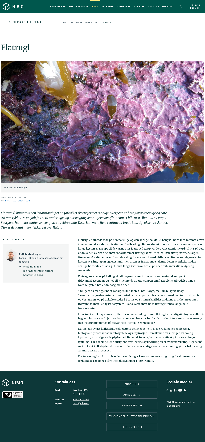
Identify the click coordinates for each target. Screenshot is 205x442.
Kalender (108, 6)
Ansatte (153, 6)
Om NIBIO (168, 6)
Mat (65, 22)
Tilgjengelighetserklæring (131, 416)
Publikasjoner (79, 6)
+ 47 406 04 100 (81, 399)
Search (180, 6)
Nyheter (139, 6)
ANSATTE (131, 384)
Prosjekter (58, 6)
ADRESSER (131, 394)
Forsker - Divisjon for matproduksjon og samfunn (41, 257)
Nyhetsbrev (131, 405)
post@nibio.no (81, 403)
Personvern (131, 427)
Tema (95, 6)
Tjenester (124, 6)
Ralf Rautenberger (17, 200)
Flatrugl (106, 22)
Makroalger (84, 22)
